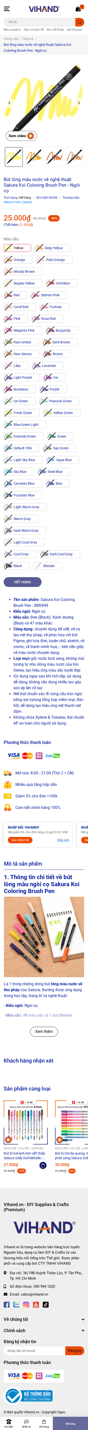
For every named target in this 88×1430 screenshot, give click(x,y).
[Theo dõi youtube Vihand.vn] (36, 1304)
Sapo (61, 1412)
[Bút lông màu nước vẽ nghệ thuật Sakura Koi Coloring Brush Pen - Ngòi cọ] (44, 102)
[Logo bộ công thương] (28, 1395)
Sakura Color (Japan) (18, 202)
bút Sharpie (74, 29)
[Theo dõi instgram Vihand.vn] (26, 1304)
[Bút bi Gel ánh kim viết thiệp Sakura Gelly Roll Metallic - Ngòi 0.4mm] (26, 1122)
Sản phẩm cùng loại (27, 1088)
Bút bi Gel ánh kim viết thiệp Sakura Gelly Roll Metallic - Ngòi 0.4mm (24, 1158)
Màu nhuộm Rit (34, 29)
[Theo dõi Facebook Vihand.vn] (7, 1304)
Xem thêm (44, 1031)
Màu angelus (12, 29)
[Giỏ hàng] (78, 9)
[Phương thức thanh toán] (34, 756)
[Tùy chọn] (43, 1165)
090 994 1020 (44, 1286)
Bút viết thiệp (55, 29)
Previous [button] (9, 102)
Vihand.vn (31, 1412)
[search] (79, 22)
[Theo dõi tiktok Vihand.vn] (46, 1304)
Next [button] (79, 102)
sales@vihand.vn (34, 1294)
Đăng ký (75, 1350)
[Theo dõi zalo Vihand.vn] (16, 1304)
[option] (44, 102)
